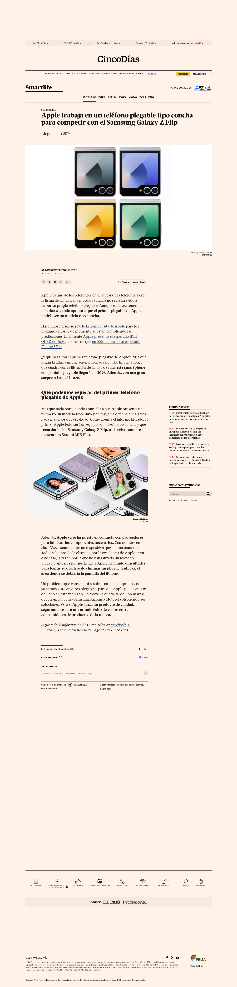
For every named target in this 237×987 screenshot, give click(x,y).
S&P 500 (68, 43)
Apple (90, 673)
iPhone (81, 673)
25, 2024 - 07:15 (51, 274)
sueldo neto (78, 886)
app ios (186, 886)
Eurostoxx (183, 501)
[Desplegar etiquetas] (145, 673)
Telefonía (45, 673)
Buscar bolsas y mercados (184, 485)
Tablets (101, 97)
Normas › (143, 657)
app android (201, 886)
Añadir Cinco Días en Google (134, 282)
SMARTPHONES (48, 110)
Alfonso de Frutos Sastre (59, 270)
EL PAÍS (150, 73)
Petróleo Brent (103, 43)
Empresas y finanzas (54, 74)
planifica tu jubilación (100, 886)
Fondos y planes (109, 74)
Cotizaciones (94, 74)
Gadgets (122, 97)
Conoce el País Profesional (118, 902)
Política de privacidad (89, 980)
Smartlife (38, 87)
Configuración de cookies (68, 980)
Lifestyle (133, 97)
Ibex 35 (36, 43)
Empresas (70, 673)
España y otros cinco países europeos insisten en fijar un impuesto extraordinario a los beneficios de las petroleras (187, 433)
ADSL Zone (202, 88)
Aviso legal (38, 980)
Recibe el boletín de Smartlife (60, 649)
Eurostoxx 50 (141, 43)
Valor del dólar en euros (182, 43)
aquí (109, 688)
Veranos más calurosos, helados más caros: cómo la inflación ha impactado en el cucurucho (189, 460)
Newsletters (126, 980)
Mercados (70, 74)
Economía (81, 74)
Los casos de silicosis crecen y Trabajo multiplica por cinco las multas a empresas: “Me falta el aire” (189, 447)
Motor (142, 97)
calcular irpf (36, 886)
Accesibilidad (105, 980)
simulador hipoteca (57, 886)
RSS (119, 980)
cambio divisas (122, 886)
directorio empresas (143, 886)
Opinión (139, 74)
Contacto (29, 980)
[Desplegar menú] (27, 59)
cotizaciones (163, 886)
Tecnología (58, 673)
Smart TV (112, 97)
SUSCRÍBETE (183, 74)
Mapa (114, 980)
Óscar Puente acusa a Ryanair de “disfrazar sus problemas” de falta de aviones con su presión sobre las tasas (189, 418)
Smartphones (89, 97)
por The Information (122, 362)
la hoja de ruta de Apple (105, 326)
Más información (49, 688)
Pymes (151, 97)
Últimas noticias (126, 74)
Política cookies (50, 980)
